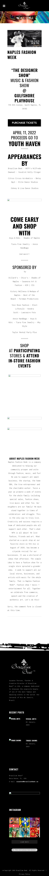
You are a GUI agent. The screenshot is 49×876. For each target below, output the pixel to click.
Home (16, 18)
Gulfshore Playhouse (24, 98)
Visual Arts (31, 719)
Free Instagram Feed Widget (25, 850)
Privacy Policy (24, 874)
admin (32, 61)
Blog (20, 18)
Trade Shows (31, 740)
